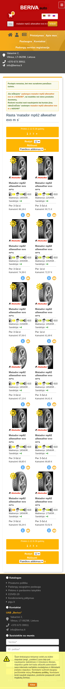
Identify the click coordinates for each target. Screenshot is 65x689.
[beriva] (32, 5)
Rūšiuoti (32, 145)
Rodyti (28, 141)
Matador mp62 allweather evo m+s (17, 186)
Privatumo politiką (40, 672)
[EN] (50, 16)
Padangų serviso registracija (32, 47)
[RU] (55, 16)
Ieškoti (53, 24)
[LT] (45, 16)
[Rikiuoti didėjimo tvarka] (45, 149)
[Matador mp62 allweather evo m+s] (19, 168)
